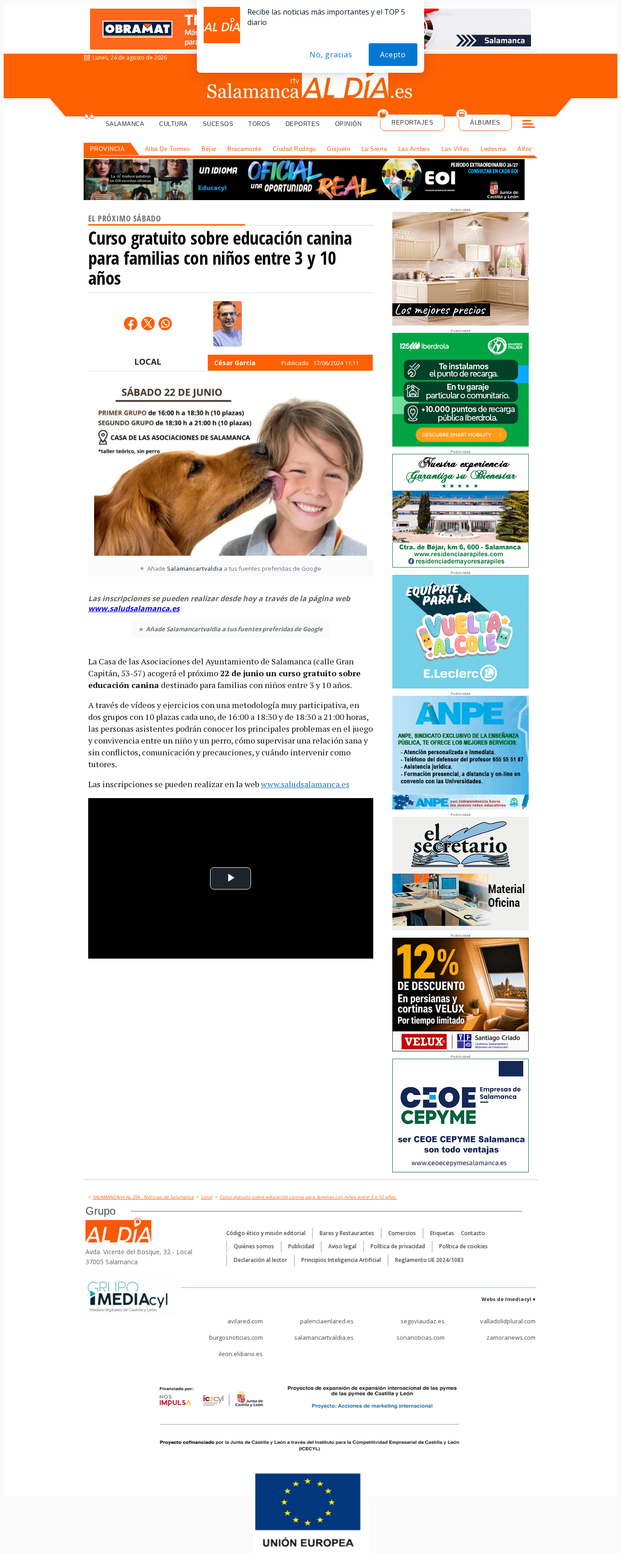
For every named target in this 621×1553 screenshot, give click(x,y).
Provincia (107, 149)
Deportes (302, 124)
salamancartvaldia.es (324, 1337)
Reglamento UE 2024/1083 (429, 1260)
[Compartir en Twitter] (147, 323)
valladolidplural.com (508, 1321)
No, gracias (331, 55)
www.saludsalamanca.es (134, 608)
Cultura (173, 124)
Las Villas (455, 149)
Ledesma (493, 149)
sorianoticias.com (420, 1337)
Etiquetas (442, 1233)
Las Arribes (414, 149)
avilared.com (245, 1321)
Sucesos (218, 124)
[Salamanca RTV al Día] (311, 84)
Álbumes (485, 122)
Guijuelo (338, 149)
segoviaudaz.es (423, 1321)
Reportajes (412, 122)
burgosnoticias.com (236, 1337)
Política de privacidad (398, 1246)
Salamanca (125, 124)
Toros (259, 124)
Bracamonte (244, 149)
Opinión (348, 124)
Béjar (208, 149)
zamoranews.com (511, 1337)
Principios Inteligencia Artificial (341, 1260)
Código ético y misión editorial (265, 1233)
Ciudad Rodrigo (294, 149)
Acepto (393, 55)
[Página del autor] (227, 324)
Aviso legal (342, 1246)
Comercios (402, 1233)
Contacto (473, 1233)
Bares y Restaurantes (347, 1233)
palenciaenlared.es (327, 1321)
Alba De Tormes (167, 149)
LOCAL (147, 361)
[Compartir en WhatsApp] (165, 323)
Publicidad (301, 1246)
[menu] (529, 125)
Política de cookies (463, 1246)
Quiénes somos (254, 1246)
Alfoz (524, 149)
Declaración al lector (260, 1260)
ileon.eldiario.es (241, 1354)
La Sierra (374, 149)
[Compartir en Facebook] (130, 323)
